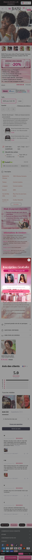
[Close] (29, 260)
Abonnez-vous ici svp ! (16, 291)
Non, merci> (16, 296)
